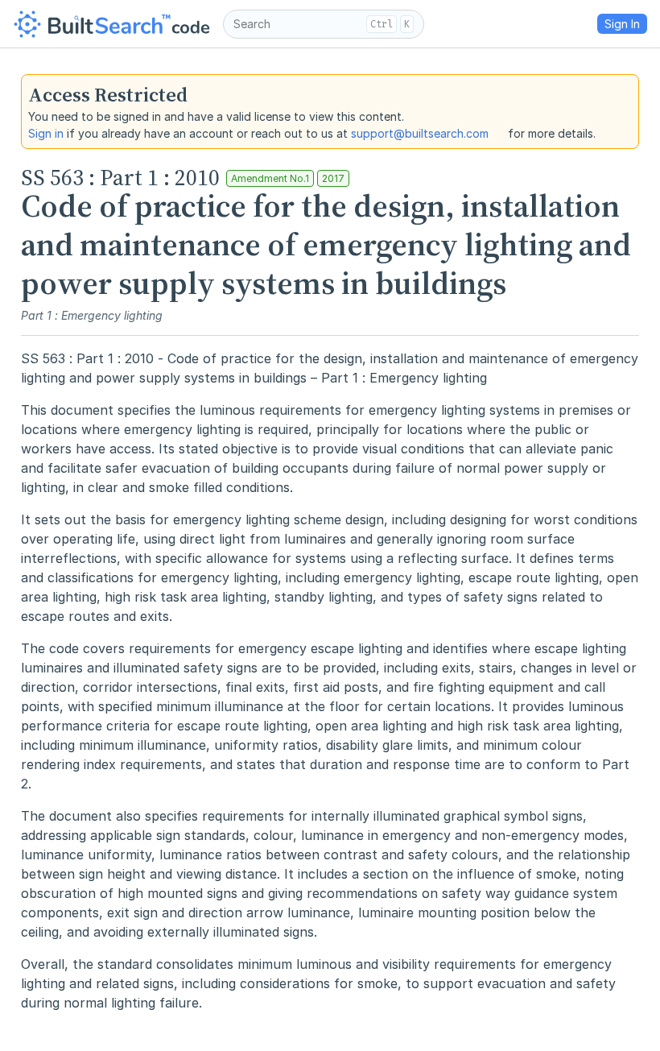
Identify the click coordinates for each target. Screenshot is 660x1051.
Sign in (46, 133)
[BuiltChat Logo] (111, 24)
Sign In (622, 24)
